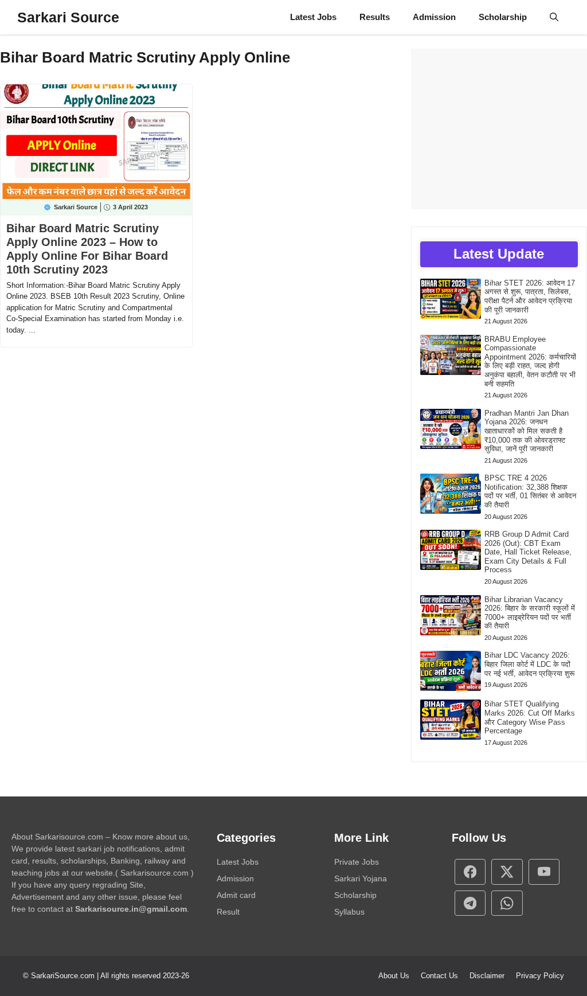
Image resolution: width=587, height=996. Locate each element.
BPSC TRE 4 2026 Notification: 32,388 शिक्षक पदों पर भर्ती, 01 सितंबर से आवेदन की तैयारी (530, 491)
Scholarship (503, 17)
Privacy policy (540, 975)
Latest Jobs (313, 17)
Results (374, 17)
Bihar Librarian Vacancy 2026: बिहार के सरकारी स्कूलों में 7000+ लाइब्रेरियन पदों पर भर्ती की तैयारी (529, 613)
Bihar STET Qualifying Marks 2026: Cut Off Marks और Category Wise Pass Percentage (529, 717)
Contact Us (439, 975)
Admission (434, 17)
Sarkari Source (68, 17)
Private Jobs (356, 861)
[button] (554, 17)
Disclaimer (486, 975)
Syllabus (349, 911)
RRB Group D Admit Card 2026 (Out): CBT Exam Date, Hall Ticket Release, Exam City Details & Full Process (528, 552)
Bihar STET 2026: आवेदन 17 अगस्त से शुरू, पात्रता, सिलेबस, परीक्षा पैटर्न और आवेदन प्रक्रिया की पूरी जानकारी (529, 296)
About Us (393, 975)
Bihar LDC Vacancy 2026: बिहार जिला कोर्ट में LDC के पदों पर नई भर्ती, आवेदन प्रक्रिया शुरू (529, 664)
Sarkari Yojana (360, 878)
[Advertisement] (499, 129)
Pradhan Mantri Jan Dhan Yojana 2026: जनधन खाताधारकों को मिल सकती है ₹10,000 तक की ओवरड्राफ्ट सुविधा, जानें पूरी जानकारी (526, 431)
